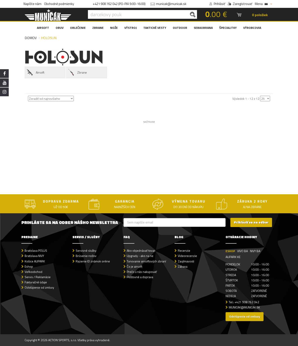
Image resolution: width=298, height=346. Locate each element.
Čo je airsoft (134, 266)
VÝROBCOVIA (252, 27)
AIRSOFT (43, 27)
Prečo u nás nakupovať (142, 271)
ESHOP (230, 251)
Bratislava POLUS (36, 250)
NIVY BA (255, 251)
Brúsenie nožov (86, 255)
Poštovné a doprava (140, 277)
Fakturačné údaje (36, 282)
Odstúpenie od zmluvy (39, 287)
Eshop (29, 266)
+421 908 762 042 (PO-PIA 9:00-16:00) (119, 3)
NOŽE (114, 27)
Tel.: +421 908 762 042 (244, 302)
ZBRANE (98, 27)
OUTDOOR (180, 27)
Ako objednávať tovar (141, 250)
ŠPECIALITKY (228, 27)
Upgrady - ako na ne (140, 255)
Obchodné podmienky (59, 3)
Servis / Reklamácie (38, 277)
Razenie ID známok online (93, 261)
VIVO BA (242, 251)
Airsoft (40, 72)
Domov (31, 37)
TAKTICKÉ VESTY (154, 27)
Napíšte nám (32, 3)
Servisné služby (86, 250)
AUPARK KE (233, 257)
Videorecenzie (187, 255)
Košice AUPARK (35, 261)
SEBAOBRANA (203, 27)
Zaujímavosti (186, 261)
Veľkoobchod (33, 271)
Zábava (182, 266)
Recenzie (184, 250)
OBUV (59, 27)
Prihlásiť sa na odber (251, 222)
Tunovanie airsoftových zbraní (146, 261)
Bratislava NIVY (34, 255)
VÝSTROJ (130, 27)
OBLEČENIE (78, 27)
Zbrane (82, 72)
